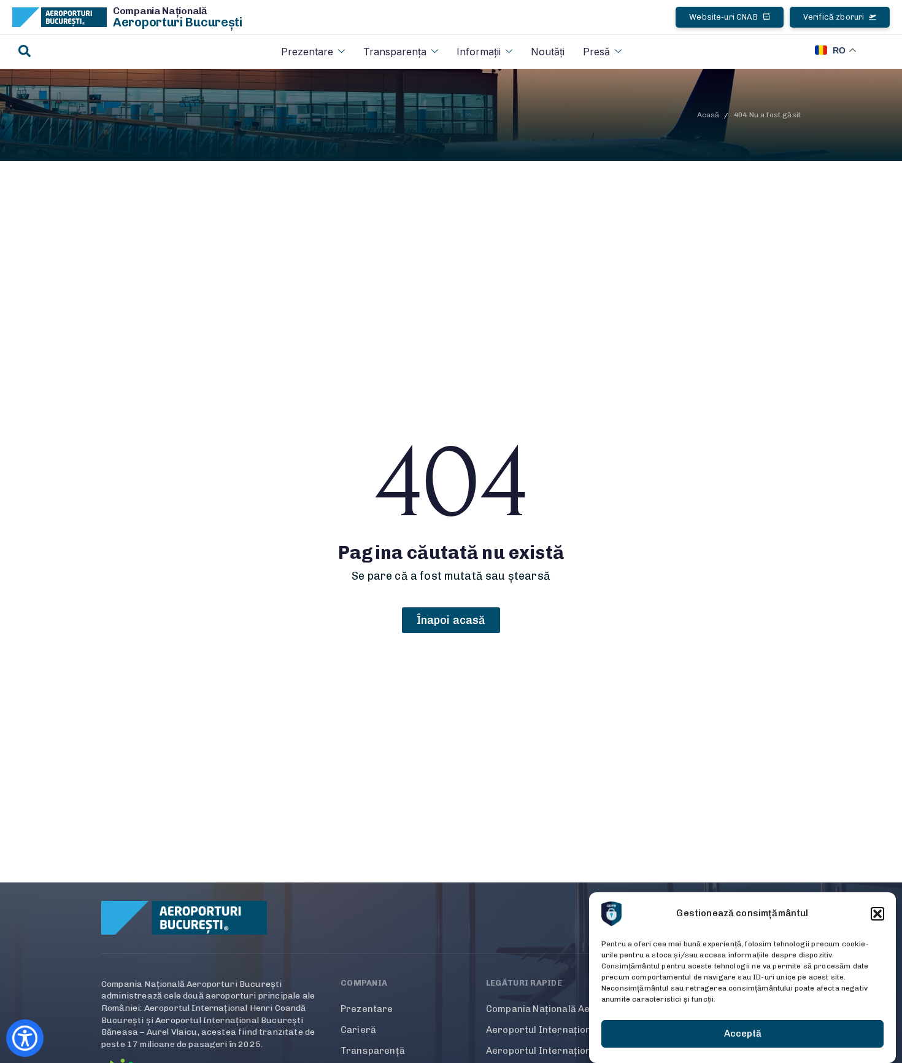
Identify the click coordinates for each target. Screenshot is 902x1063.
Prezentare (307, 51)
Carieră (358, 1029)
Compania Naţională (160, 11)
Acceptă (742, 1034)
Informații (479, 51)
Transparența (394, 51)
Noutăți (548, 51)
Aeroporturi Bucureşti (177, 22)
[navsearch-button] (24, 52)
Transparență (373, 1050)
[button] (877, 914)
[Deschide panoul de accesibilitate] (25, 1038)
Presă (596, 51)
